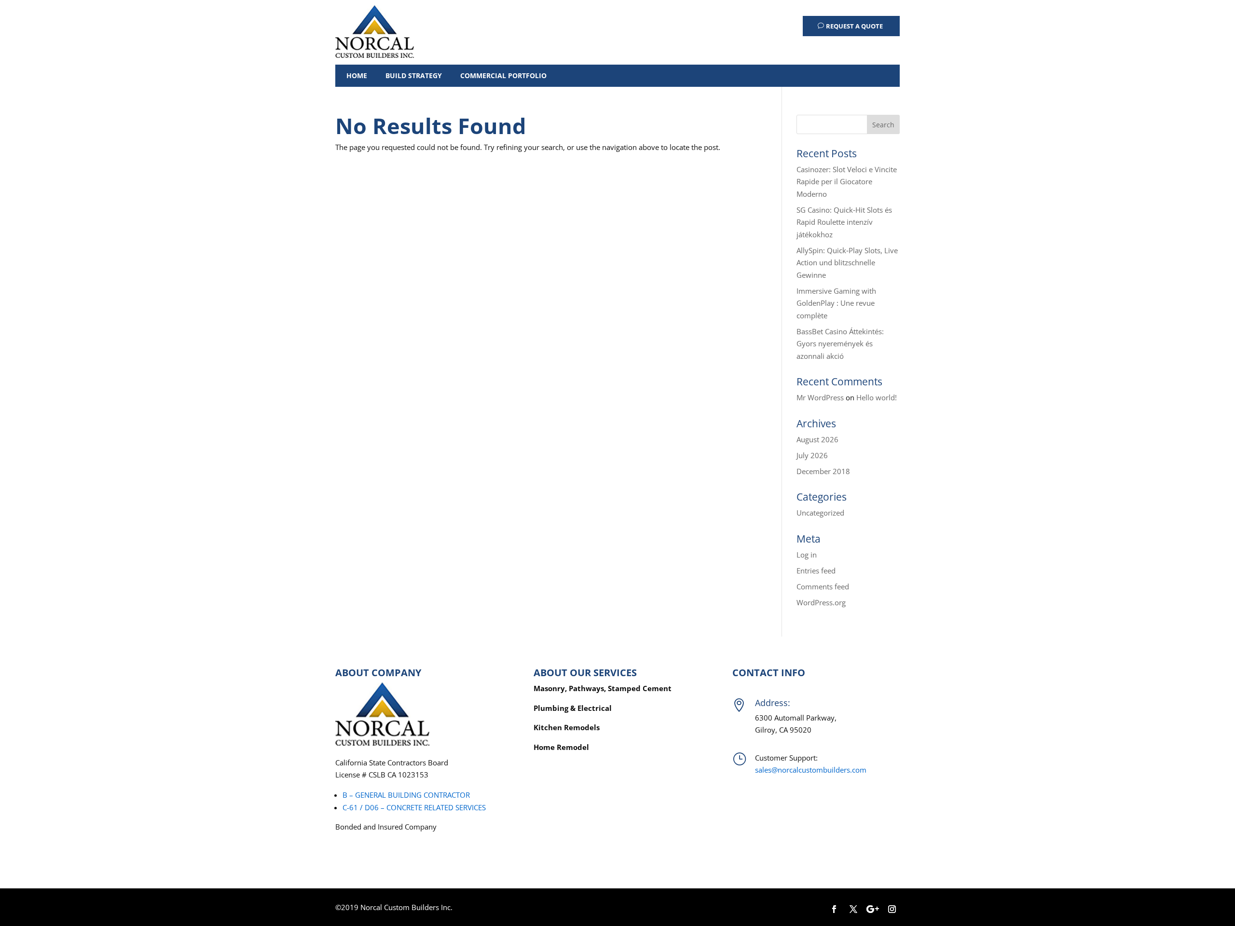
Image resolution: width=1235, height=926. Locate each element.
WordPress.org (821, 602)
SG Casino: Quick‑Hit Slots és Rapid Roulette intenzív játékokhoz (844, 222)
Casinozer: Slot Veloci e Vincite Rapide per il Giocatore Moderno (846, 181)
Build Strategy (413, 75)
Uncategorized (820, 512)
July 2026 (812, 455)
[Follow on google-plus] (872, 909)
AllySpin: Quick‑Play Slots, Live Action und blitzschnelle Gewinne (847, 262)
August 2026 (817, 439)
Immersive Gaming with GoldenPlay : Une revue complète (836, 303)
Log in (806, 554)
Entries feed (816, 570)
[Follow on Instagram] (892, 909)
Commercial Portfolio (503, 75)
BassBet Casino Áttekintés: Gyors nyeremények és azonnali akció (840, 344)
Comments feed (822, 586)
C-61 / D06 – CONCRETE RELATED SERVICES (414, 807)
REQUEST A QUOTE (854, 26)
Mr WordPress (820, 397)
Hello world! (876, 397)
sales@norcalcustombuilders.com (810, 770)
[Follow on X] (853, 909)
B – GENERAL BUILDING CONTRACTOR (406, 795)
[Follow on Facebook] (834, 909)
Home (356, 75)
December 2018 (823, 471)
